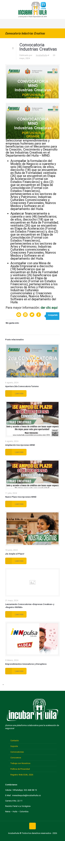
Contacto (14, 740)
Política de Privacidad (20, 769)
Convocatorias (17, 752)
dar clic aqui (49, 307)
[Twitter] (28, 837)
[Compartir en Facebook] (38, 315)
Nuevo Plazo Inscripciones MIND (20, 497)
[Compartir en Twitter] (32, 315)
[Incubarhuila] (32, 9)
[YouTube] (32, 837)
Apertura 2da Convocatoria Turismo (22, 386)
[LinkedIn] (37, 837)
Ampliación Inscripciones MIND (20, 445)
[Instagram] (42, 837)
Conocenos (15, 757)
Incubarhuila (41, 55)
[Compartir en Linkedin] (25, 315)
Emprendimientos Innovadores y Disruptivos (26, 664)
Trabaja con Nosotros (20, 763)
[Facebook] (23, 837)
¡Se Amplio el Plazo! (14, 554)
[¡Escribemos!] (19, 315)
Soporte (14, 746)
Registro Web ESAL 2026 (21, 774)
